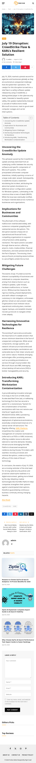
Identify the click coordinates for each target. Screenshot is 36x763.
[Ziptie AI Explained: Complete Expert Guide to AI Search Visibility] (18, 597)
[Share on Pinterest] (25, 67)
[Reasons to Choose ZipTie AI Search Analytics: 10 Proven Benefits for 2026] (18, 567)
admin (10, 59)
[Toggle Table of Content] (29, 118)
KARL (14, 506)
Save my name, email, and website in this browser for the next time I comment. (17, 702)
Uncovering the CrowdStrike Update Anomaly (17, 122)
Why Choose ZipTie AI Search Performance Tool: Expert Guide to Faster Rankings (18, 641)
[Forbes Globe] (18, 3)
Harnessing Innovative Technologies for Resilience (17, 134)
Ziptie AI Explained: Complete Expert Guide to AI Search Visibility (16, 611)
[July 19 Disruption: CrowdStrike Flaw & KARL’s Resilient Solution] (18, 23)
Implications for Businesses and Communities (16, 127)
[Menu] (3, 3)
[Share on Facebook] (6, 67)
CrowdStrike (7, 506)
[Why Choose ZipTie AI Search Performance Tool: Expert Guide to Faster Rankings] (18, 627)
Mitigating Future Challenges (15, 130)
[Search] (33, 3)
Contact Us (16, 755)
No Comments (8, 62)
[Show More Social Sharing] (32, 67)
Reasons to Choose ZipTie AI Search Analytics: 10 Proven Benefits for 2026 (16, 581)
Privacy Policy (27, 755)
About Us (6, 755)
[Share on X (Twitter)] (15, 67)
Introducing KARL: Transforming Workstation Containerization (16, 138)
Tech (4, 38)
